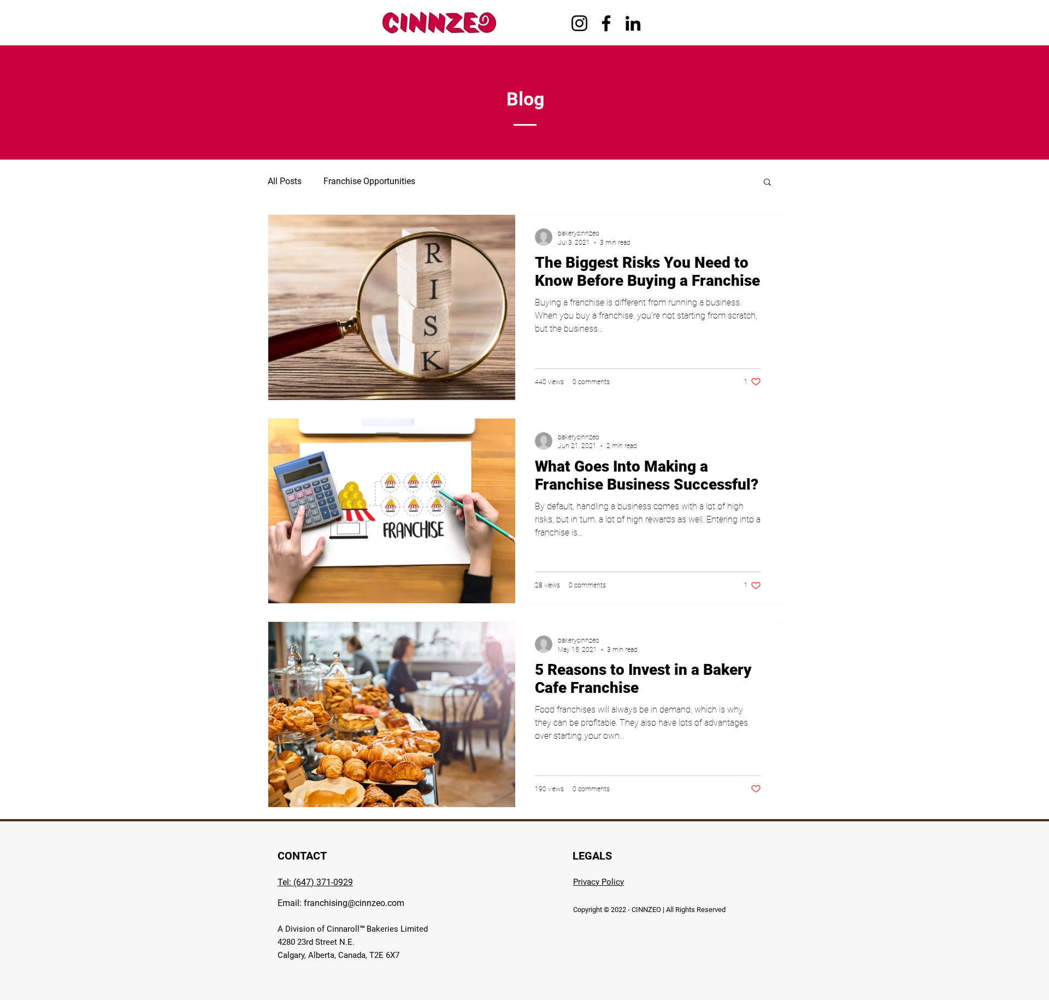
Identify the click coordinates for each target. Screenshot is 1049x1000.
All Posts (285, 181)
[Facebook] (606, 23)
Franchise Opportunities (369, 181)
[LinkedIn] (633, 23)
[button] (767, 183)
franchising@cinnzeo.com (354, 903)
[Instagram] (579, 23)
